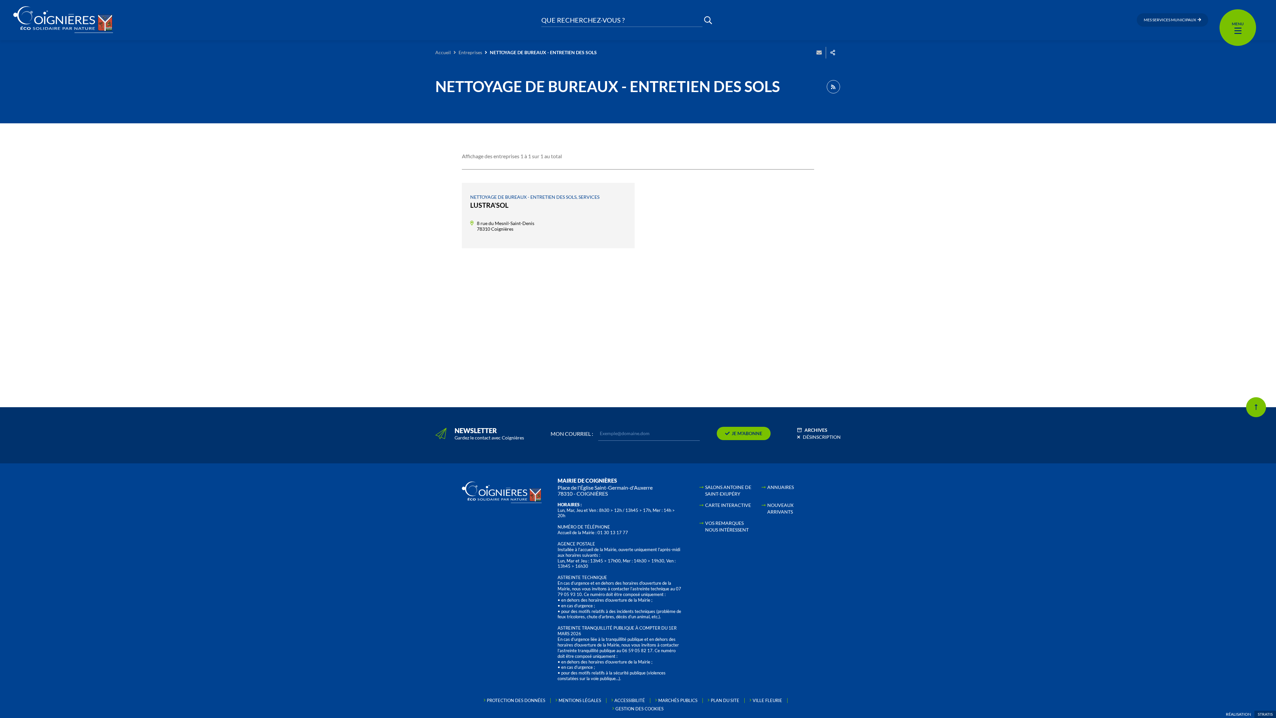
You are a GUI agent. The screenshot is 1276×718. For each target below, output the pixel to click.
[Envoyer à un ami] (819, 53)
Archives (815, 430)
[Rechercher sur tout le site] (708, 20)
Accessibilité (629, 700)
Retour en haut (1256, 407)
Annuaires (780, 487)
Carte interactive (728, 505)
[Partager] (832, 53)
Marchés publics (677, 700)
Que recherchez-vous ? (583, 20)
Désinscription (822, 437)
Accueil (443, 52)
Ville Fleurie (767, 700)
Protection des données (516, 700)
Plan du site (725, 700)
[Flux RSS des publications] (833, 86)
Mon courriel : (572, 434)
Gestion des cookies (639, 708)
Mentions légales (580, 700)
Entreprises (470, 52)
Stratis (1265, 714)
